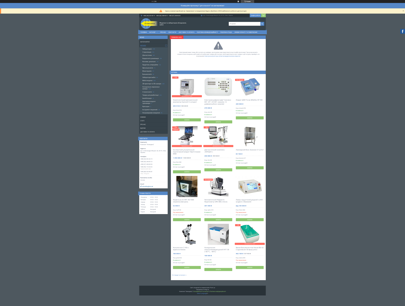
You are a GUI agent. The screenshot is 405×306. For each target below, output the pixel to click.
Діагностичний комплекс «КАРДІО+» (214, 151)
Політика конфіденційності (207, 32)
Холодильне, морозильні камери (150, 88)
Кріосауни (145, 106)
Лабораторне (147, 49)
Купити (186, 120)
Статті (142, 121)
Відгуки (143, 128)
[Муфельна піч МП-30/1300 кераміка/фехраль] (187, 186)
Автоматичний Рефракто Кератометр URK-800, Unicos (215, 201)
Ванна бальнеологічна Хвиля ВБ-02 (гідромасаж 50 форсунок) (250, 248)
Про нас (163, 32)
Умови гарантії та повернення (245, 32)
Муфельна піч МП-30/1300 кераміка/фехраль (183, 201)
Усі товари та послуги (178, 275)
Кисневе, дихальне (149, 61)
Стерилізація (146, 52)
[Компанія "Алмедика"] (149, 23)
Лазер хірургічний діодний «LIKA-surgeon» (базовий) (249, 201)
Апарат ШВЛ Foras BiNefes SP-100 (249, 100)
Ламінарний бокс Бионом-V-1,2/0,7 (249, 150)
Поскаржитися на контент (201, 291)
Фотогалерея (145, 42)
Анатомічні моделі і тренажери (149, 102)
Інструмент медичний (149, 109)
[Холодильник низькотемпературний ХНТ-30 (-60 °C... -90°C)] (218, 234)
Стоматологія (147, 92)
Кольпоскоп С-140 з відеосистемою (180, 248)
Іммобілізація (147, 98)
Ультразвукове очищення (151, 113)
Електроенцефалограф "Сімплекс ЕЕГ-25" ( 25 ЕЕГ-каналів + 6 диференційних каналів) (217, 102)
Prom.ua (212, 287)
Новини (143, 117)
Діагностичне (147, 55)
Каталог (152, 32)
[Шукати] (262, 24)
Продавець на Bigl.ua (202, 289)
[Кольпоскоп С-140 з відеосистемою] (187, 234)
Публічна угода (226, 32)
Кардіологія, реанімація (150, 58)
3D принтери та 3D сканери (151, 84)
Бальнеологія (147, 74)
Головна (143, 32)
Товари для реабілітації (150, 95)
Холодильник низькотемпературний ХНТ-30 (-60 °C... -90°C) (216, 249)
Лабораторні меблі (148, 77)
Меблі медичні (147, 80)
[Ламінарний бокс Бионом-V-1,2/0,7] (250, 136)
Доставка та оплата (186, 32)
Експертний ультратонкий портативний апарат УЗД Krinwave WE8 (186, 152)
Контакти (172, 32)
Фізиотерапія (146, 71)
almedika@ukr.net (147, 186)
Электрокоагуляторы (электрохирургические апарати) (222, 56)
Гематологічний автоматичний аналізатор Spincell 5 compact (185, 101)
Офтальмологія (147, 68)
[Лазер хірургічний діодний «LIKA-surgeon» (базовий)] (250, 186)
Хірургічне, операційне (150, 65)
